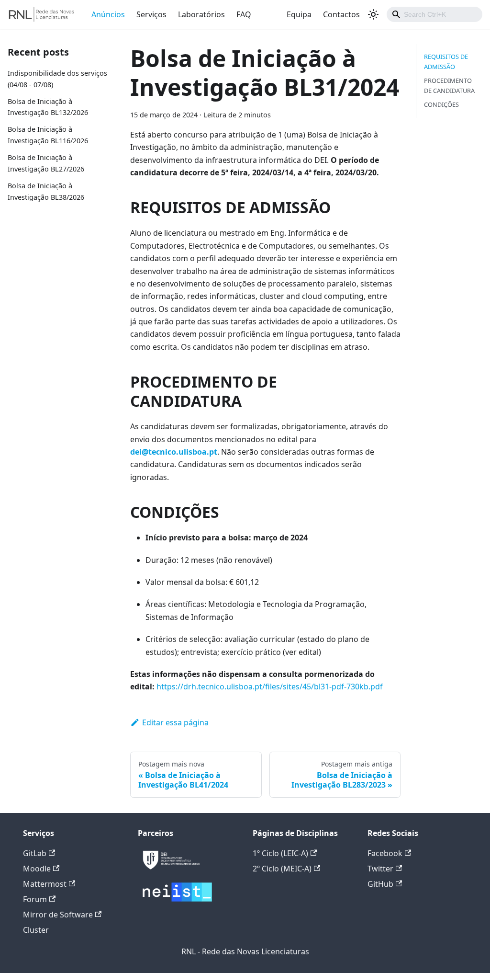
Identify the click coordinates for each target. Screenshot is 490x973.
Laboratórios (201, 14)
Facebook (385, 853)
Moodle (37, 868)
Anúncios (108, 14)
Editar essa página (175, 722)
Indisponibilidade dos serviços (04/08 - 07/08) (57, 79)
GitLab (34, 853)
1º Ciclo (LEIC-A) (280, 853)
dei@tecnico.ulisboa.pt (173, 451)
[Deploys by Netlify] (171, 871)
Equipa (299, 14)
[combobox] (434, 14)
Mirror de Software (58, 914)
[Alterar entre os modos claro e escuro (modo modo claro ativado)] (373, 14)
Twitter (380, 868)
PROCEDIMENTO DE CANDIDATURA (449, 85)
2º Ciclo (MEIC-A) (282, 868)
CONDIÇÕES (441, 104)
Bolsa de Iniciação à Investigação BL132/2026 (48, 107)
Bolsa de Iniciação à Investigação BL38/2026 (46, 191)
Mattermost (45, 884)
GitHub (380, 884)
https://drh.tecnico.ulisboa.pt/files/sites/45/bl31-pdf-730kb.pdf (269, 686)
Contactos (341, 14)
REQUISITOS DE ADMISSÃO (446, 61)
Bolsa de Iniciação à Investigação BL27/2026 (46, 163)
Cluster (36, 930)
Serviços (151, 14)
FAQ (243, 14)
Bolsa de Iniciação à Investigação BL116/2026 (48, 135)
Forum (35, 899)
